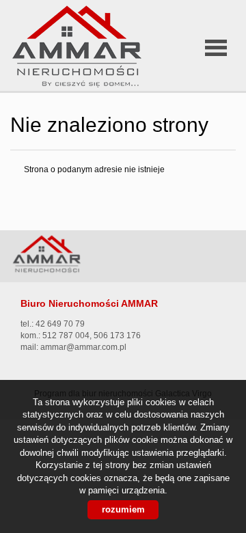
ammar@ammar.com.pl (83, 347)
